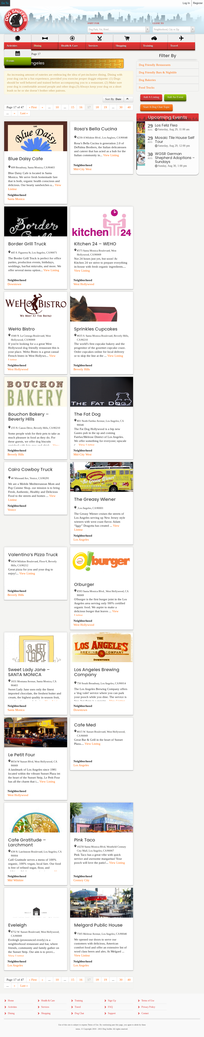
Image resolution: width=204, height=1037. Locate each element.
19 (105, 107)
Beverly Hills (82, 369)
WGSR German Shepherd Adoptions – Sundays (175, 157)
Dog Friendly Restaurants (155, 64)
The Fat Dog (87, 414)
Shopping (121, 45)
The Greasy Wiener (95, 499)
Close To (158, 23)
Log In (186, 3)
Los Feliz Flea (166, 125)
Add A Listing (151, 97)
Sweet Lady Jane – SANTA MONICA (29, 672)
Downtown (14, 284)
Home (11, 1000)
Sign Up (112, 1000)
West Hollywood (84, 284)
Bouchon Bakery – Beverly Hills (28, 416)
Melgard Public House (98, 925)
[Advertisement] (167, 252)
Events (10, 60)
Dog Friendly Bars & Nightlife (158, 72)
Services (93, 45)
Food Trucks (146, 87)
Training (148, 45)
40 (129, 107)
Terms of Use (147, 1000)
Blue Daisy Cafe (25, 159)
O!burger (84, 584)
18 (97, 107)
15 (72, 107)
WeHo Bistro (21, 329)
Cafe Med (85, 725)
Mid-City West (82, 169)
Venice (12, 509)
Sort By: (113, 99)
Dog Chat (79, 1013)
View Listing (111, 155)
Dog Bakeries (147, 80)
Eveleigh (17, 925)
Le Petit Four (21, 755)
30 (121, 107)
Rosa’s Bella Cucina (95, 129)
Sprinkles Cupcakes (95, 329)
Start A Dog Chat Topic (156, 107)
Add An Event (175, 97)
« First (33, 107)
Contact (145, 1013)
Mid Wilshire (16, 880)
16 (80, 107)
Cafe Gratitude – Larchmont (27, 842)
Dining (37, 45)
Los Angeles (81, 539)
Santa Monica (16, 199)
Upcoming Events (167, 117)
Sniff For (93, 23)
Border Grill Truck (27, 244)
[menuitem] (17, 45)
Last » (24, 113)
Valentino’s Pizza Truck (33, 555)
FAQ (110, 1007)
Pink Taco (84, 840)
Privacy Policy (148, 1007)
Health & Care (69, 45)
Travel (174, 45)
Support (112, 1013)
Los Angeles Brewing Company (96, 672)
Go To (4, 3)
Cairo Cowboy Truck (30, 469)
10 (57, 107)
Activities (12, 45)
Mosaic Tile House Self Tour (174, 139)
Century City (81, 880)
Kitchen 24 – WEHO (95, 244)
